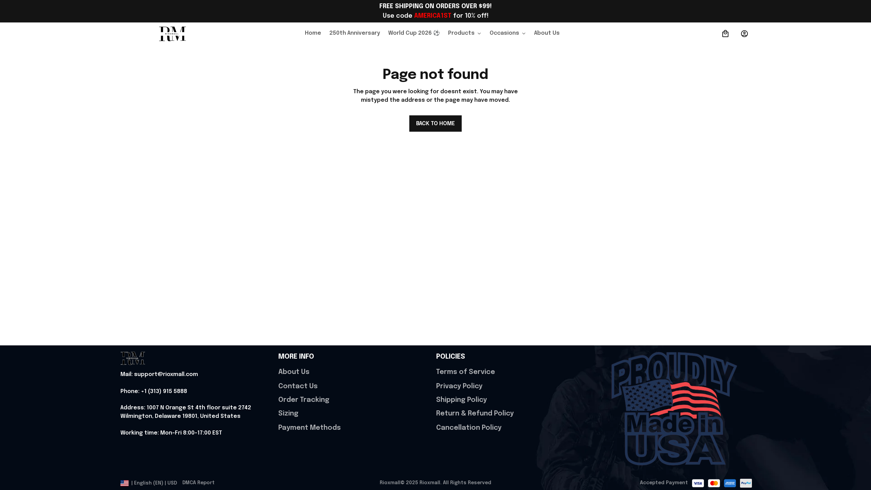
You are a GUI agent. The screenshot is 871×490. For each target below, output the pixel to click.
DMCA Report (198, 482)
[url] (159, 375)
